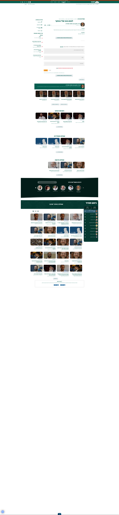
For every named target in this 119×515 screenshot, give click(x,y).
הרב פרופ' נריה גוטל (56, 171)
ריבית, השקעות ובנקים (39, 272)
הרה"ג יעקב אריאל (38, 37)
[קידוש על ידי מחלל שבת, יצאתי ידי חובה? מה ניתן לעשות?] (63, 220)
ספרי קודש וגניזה (53, 246)
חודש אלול (40, 234)
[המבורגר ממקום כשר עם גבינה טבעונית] (66, 144)
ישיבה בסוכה (45, 97)
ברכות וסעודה (40, 259)
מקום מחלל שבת (66, 221)
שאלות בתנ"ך (53, 234)
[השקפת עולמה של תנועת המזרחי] (66, 96)
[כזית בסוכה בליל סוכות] (41, 96)
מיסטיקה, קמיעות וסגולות (78, 246)
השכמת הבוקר (82, 79)
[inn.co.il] (30, 2)
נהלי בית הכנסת (40, 221)
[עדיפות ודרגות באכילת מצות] (79, 96)
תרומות (52, 2)
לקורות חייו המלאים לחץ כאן (42, 86)
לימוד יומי (96, 4)
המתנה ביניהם (80, 272)
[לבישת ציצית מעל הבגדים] (54, 96)
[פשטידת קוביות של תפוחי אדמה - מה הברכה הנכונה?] (36, 258)
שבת (81, 221)
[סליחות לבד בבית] (79, 144)
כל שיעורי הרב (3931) (64, 104)
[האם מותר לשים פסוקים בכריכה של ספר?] (50, 245)
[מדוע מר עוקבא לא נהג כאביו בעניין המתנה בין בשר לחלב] (63, 245)
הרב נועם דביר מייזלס (81, 147)
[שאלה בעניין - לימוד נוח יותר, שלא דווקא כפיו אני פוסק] (50, 271)
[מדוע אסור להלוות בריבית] (36, 271)
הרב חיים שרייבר (82, 171)
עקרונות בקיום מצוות (69, 97)
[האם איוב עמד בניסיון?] (79, 167)
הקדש (26, 4)
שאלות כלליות (57, 97)
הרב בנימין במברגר (38, 51)
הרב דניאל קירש (67, 224)
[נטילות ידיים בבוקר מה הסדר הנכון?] (37, 46)
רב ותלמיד (54, 272)
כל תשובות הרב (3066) (55, 104)
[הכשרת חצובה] (63, 233)
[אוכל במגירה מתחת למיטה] (66, 118)
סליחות (83, 145)
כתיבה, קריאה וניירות (56, 145)
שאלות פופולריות (59, 136)
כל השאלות (53, 259)
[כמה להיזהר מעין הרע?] (66, 167)
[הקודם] (35, 188)
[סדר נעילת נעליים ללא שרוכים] (41, 118)
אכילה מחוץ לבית (69, 145)
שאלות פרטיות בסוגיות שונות (51, 221)
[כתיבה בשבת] (54, 144)
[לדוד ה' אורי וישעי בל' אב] (36, 233)
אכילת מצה (82, 97)
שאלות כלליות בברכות (65, 272)
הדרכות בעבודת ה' (79, 259)
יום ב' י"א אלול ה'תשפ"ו (90, 4)
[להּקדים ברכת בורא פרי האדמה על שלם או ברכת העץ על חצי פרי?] (63, 271)
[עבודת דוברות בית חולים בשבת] (54, 167)
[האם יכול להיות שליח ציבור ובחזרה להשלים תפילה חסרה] (50, 258)
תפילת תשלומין (40, 246)
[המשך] (79, 118)
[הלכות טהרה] (63, 258)
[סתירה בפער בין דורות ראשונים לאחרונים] (50, 220)
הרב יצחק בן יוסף (39, 47)
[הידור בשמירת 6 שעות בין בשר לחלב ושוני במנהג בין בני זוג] (76, 271)
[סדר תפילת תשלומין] (36, 245)
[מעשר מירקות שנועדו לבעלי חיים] (76, 233)
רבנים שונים (57, 147)
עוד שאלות (55, 278)
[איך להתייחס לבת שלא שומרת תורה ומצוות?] (76, 258)
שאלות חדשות (59, 160)
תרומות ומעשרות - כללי (78, 234)
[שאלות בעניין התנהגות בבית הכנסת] (36, 220)
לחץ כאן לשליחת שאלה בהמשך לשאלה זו (64, 37)
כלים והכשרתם (66, 234)
